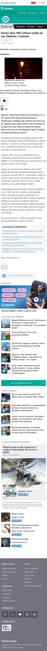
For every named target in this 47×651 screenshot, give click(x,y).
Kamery (43, 13)
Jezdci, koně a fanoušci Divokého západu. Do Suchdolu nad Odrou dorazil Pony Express (28, 419)
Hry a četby (8, 290)
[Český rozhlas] (8, 3)
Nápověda (28, 572)
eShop (5, 579)
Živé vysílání (8, 300)
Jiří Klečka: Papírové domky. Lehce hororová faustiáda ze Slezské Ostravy (28, 346)
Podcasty (6, 597)
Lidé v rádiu (29, 575)
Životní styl (7, 26)
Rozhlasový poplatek (33, 586)
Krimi (21, 290)
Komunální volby (9, 572)
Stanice (5, 575)
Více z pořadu (9, 391)
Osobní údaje (15, 645)
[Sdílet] (6, 109)
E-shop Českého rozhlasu (16, 442)
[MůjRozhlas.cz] (4, 54)
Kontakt (27, 582)
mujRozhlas (6, 283)
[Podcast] (2, 109)
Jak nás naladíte (31, 568)
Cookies (5, 645)
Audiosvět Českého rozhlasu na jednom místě (18, 311)
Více (40, 26)
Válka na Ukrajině (9, 568)
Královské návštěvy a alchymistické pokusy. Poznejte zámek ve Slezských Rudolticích (29, 408)
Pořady (31, 26)
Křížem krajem (7, 43)
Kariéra (27, 579)
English (39, 645)
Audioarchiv (33, 13)
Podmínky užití (28, 645)
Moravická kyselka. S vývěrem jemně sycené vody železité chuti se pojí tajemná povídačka (28, 430)
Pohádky (6, 295)
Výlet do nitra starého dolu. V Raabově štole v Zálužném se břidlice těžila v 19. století (27, 357)
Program (21, 13)
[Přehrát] (4, 101)
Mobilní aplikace (9, 601)
